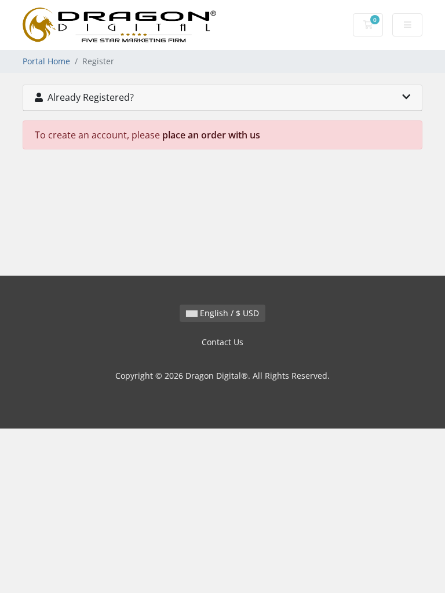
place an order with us (211, 135)
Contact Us (222, 341)
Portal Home (46, 61)
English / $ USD (228, 313)
